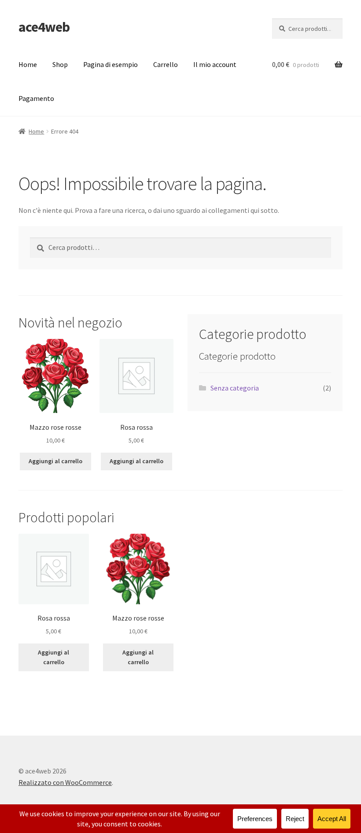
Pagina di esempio (110, 64)
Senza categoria (234, 387)
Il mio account (214, 64)
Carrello (165, 64)
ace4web (44, 27)
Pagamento (36, 98)
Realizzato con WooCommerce (65, 782)
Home (27, 64)
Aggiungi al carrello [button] (55, 461)
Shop (60, 64)
